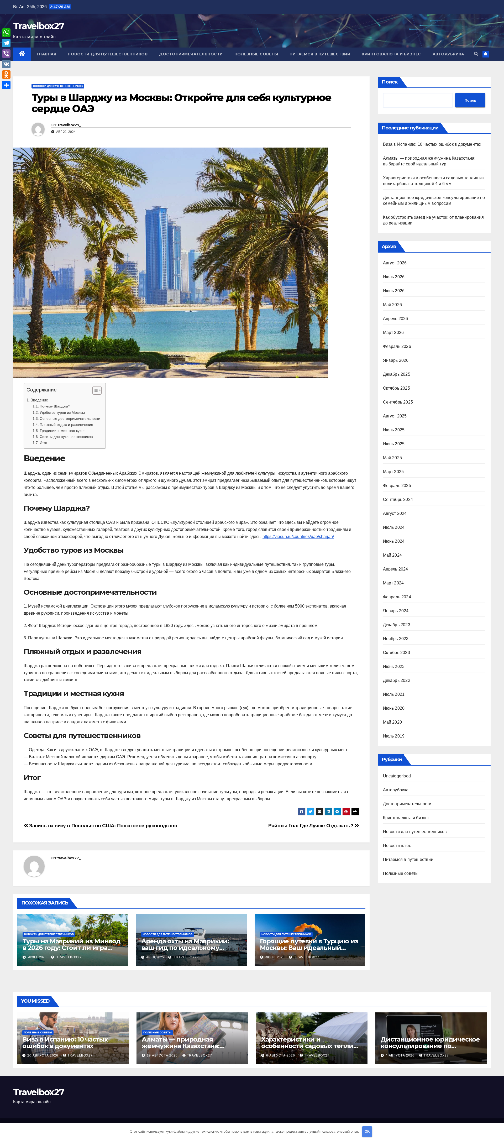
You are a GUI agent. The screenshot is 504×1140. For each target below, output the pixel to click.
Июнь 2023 (394, 666)
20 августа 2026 (43, 1055)
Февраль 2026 (397, 346)
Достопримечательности (191, 54)
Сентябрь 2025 (398, 402)
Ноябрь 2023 (396, 638)
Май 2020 (392, 722)
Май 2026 (392, 304)
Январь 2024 (396, 611)
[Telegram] (6, 43)
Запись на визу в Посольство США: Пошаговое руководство (102, 825)
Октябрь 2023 (396, 652)
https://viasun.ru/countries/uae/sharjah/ (298, 536)
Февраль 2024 (397, 597)
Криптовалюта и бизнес (391, 54)
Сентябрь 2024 (398, 499)
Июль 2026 (394, 277)
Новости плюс (397, 845)
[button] (476, 54)
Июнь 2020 (394, 708)
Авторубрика (448, 54)
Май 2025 (392, 458)
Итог (43, 443)
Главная (46, 54)
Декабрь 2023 (396, 625)
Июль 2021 (394, 694)
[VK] (6, 64)
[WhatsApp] (6, 32)
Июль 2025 (394, 430)
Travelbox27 (38, 26)
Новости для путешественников (108, 54)
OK (367, 1131)
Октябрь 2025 (396, 388)
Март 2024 (393, 583)
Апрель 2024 (395, 569)
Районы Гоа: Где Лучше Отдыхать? (311, 825)
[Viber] (6, 53)
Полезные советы (256, 54)
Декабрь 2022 (396, 680)
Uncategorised (397, 776)
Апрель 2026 (395, 318)
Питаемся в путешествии (320, 54)
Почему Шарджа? (55, 406)
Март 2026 (393, 332)
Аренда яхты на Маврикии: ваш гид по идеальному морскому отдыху (185, 947)
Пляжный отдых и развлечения (66, 424)
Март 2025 (393, 471)
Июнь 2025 (394, 444)
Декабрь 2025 (396, 374)
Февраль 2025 (397, 485)
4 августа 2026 (401, 1055)
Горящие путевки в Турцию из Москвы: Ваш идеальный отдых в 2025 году (309, 947)
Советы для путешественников (66, 437)
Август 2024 (395, 513)
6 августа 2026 (281, 1055)
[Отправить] (6, 85)
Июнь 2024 (394, 541)
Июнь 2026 (394, 291)
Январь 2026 (396, 360)
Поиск (390, 82)
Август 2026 (395, 263)
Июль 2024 (394, 527)
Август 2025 (395, 416)
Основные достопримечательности (70, 418)
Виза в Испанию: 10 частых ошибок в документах (432, 144)
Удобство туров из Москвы (62, 412)
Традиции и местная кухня (63, 430)
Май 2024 (392, 555)
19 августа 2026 (163, 1055)
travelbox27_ (69, 125)
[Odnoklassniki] (6, 74)
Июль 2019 (394, 736)
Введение (39, 400)
